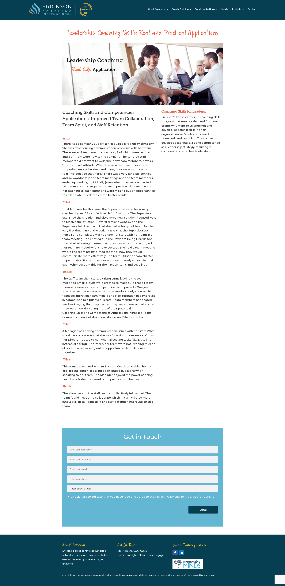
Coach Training (180, 9)
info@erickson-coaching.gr (145, 555)
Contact (252, 9)
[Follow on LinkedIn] (181, 552)
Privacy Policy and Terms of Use (176, 496)
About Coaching (157, 9)
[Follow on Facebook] (175, 552)
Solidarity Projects (231, 9)
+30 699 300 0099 (135, 550)
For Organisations (205, 9)
